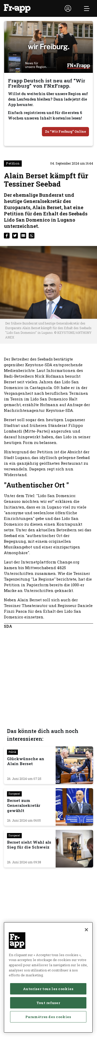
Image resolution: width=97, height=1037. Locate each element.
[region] (48, 977)
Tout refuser (48, 1002)
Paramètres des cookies (48, 1016)
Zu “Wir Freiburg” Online (65, 131)
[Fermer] (86, 929)
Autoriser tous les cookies (48, 988)
